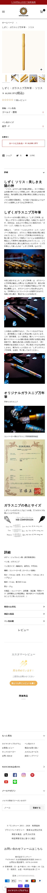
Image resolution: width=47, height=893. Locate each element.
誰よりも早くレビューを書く (23, 683)
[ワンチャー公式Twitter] (6, 776)
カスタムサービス (31, 752)
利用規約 (36, 826)
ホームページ (8, 23)
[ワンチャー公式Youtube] (6, 783)
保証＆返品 (9, 614)
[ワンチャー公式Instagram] (24, 776)
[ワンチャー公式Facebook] (15, 776)
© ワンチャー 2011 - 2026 (18, 826)
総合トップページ (31, 756)
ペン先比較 (9, 621)
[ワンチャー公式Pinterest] (32, 776)
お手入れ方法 (29, 834)
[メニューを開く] (6, 12)
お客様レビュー (8, 748)
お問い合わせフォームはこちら (23, 848)
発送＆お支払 (10, 607)
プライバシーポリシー (15, 830)
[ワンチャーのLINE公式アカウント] (15, 783)
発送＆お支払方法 (34, 830)
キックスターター (9, 752)
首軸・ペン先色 (9, 108)
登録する (37, 808)
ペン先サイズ (8, 122)
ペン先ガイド (30, 744)
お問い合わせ (7, 756)
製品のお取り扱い (31, 748)
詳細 (6, 172)
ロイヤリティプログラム (11, 744)
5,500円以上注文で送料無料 (23, 2)
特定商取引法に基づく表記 (23, 838)
